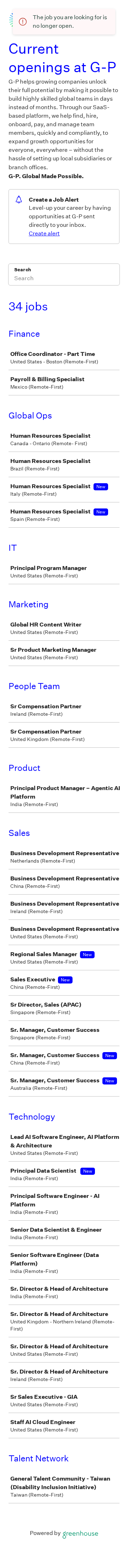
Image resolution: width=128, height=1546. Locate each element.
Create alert (44, 233)
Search (22, 270)
